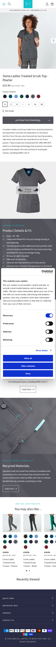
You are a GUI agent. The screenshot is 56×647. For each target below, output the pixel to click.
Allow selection (28, 366)
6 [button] (32, 65)
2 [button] (20, 65)
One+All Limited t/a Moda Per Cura (29, 638)
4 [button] (26, 65)
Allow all (28, 358)
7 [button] (35, 65)
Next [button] (53, 40)
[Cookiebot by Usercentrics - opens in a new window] (41, 271)
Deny (28, 373)
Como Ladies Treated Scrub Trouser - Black (30, 562)
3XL (42, 104)
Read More (26, 389)
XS (5, 104)
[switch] (49, 324)
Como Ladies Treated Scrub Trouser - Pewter (10, 562)
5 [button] (29, 65)
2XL (35, 104)
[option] (28, 10)
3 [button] (23, 65)
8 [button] (38, 65)
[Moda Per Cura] (28, 4)
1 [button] (17, 65)
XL (29, 104)
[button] (52, 4)
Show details (42, 350)
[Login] (47, 4)
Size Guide (9, 111)
